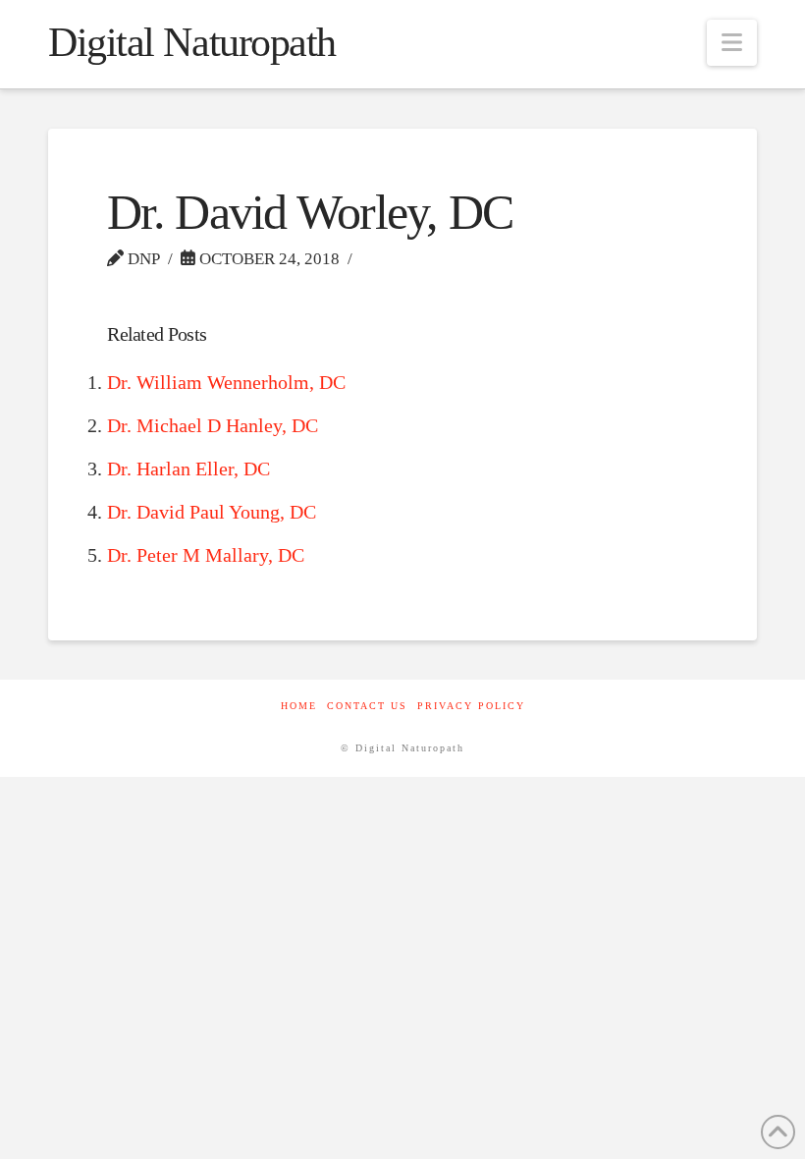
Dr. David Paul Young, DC (211, 512)
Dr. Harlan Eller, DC (188, 468)
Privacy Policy (471, 705)
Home (299, 705)
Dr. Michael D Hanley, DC (212, 425)
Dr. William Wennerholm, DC (226, 382)
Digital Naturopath (192, 42)
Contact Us (367, 705)
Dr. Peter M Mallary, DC (205, 555)
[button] (732, 43)
